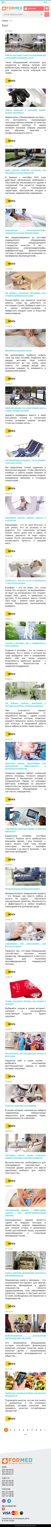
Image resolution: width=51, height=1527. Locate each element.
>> (25, 1434)
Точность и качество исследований (20, 1106)
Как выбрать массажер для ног (18, 350)
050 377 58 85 (8, 1494)
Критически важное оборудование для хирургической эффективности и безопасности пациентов (25, 766)
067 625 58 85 (8, 1483)
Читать (11, 81)
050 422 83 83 (8, 1481)
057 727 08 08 (8, 1496)
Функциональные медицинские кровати (22, 889)
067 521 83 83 (8, 1492)
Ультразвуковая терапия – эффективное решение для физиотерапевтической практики (25, 1212)
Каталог (32, 9)
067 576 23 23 (8, 1472)
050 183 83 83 (8, 1470)
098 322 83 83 (8, 1485)
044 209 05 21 (8, 1474)
